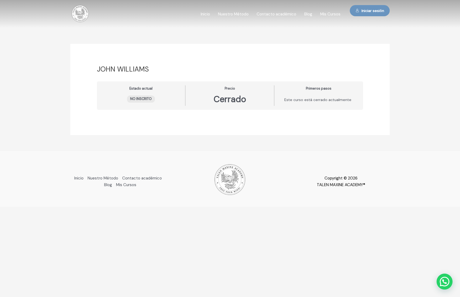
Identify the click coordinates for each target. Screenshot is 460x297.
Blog (308, 14)
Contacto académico (276, 14)
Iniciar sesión (373, 10)
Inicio (205, 14)
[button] (445, 282)
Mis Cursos (330, 14)
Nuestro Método (233, 14)
